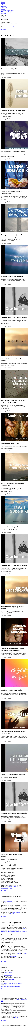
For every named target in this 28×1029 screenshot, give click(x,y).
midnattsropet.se (8, 901)
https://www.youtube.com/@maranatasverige (12, 983)
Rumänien (18, 953)
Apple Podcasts (4, 888)
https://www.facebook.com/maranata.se (10, 986)
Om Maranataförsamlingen (7, 10)
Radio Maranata (4, 4)
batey (23, 928)
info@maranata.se (9, 972)
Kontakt (3, 9)
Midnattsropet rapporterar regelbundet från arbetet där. (14, 931)
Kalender (3, 2)
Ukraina (25, 953)
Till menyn (3, 29)
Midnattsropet (4, 6)
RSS (11, 888)
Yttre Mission (4, 7)
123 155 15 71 (8, 975)
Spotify (21, 886)
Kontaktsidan (13, 956)
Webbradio (3, 13)
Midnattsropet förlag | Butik (7, 11)
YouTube (3, 3)
